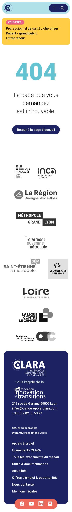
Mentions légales (24, 491)
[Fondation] (29, 399)
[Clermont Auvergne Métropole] (36, 243)
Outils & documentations (30, 464)
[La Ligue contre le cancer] (36, 315)
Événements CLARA (26, 450)
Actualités (19, 471)
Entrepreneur (15, 38)
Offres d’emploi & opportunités (35, 478)
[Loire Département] (36, 294)
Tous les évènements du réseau (35, 457)
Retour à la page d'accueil (36, 130)
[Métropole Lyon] (36, 219)
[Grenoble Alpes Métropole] (58, 269)
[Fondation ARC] (36, 337)
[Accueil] (28, 375)
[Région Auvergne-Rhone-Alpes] (36, 196)
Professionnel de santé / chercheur (32, 28)
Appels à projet (23, 443)
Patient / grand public (21, 33)
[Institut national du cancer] (36, 172)
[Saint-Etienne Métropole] (22, 269)
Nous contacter (23, 484)
